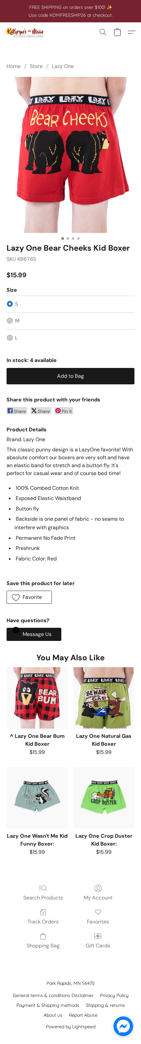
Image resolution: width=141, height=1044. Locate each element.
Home (14, 66)
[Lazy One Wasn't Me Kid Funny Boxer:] (37, 797)
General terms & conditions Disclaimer (53, 995)
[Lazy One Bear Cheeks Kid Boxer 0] (70, 155)
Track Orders (43, 921)
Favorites (98, 921)
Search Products (43, 897)
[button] (25, 32)
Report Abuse (83, 1015)
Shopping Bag (43, 945)
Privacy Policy (114, 995)
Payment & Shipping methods (47, 1005)
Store (36, 66)
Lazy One (63, 66)
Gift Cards (98, 945)
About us (53, 1015)
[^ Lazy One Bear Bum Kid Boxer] (37, 698)
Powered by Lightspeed (70, 1027)
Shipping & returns (105, 1005)
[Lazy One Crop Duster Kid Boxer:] (103, 797)
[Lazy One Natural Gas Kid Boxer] (103, 698)
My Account (98, 897)
